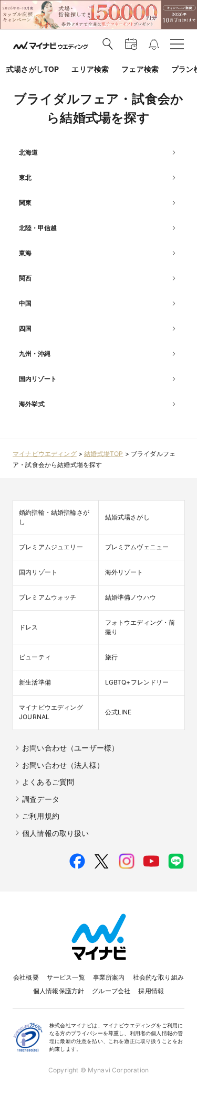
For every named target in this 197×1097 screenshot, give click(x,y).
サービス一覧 (66, 977)
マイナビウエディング (45, 454)
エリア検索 (90, 68)
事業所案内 (109, 977)
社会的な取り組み (158, 977)
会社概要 (26, 977)
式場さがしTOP (32, 68)
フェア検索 (140, 68)
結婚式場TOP (103, 454)
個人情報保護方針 (58, 991)
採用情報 (151, 991)
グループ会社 (111, 991)
